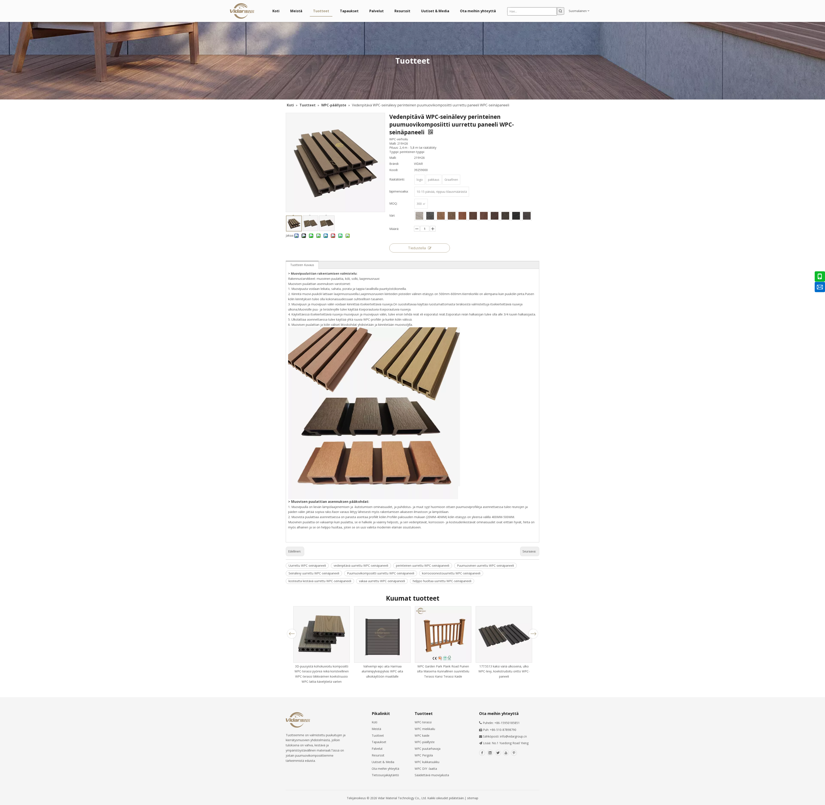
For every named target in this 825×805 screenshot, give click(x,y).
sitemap (472, 798)
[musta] (516, 215)
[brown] (451, 215)
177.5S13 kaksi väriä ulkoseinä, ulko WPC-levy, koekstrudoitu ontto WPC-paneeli (504, 671)
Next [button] (533, 633)
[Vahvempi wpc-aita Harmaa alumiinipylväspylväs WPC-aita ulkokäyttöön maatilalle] (382, 634)
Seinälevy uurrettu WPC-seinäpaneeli (314, 573)
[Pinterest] (514, 753)
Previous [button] (291, 633)
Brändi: (394, 164)
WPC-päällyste (425, 742)
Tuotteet (378, 735)
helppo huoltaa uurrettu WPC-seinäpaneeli (442, 581)
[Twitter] (498, 753)
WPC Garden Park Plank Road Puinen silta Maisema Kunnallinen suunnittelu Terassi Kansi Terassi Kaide (443, 671)
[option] (321, 645)
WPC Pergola (424, 755)
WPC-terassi (423, 722)
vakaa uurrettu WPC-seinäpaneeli (382, 581)
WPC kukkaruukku (427, 762)
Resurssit (378, 755)
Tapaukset (379, 742)
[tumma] (505, 215)
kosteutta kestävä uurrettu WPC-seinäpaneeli (320, 581)
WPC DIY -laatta (426, 769)
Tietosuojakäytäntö (385, 775)
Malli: (392, 158)
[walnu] (494, 215)
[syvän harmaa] (526, 215)
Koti (374, 722)
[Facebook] (482, 753)
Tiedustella (417, 248)
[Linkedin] (490, 753)
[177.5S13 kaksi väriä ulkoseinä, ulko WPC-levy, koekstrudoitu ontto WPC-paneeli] (504, 634)
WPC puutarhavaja (427, 749)
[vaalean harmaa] (419, 215)
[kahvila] (462, 215)
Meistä (376, 729)
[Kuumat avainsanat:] (560, 11)
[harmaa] (430, 215)
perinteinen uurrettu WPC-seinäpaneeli (422, 565)
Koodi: (393, 170)
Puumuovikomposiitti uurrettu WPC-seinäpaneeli (380, 573)
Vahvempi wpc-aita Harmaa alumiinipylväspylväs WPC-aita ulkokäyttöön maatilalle (382, 671)
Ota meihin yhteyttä (385, 769)
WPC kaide (422, 735)
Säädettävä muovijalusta (432, 775)
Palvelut (377, 749)
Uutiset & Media (383, 762)
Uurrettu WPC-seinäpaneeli (307, 565)
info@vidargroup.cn (513, 736)
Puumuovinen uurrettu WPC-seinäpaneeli (485, 565)
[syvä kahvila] (473, 215)
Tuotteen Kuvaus (302, 265)
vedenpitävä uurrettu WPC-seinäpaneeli (361, 565)
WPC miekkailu (425, 729)
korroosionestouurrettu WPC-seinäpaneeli (451, 573)
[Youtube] (506, 753)
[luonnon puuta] (484, 215)
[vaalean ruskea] (441, 215)
